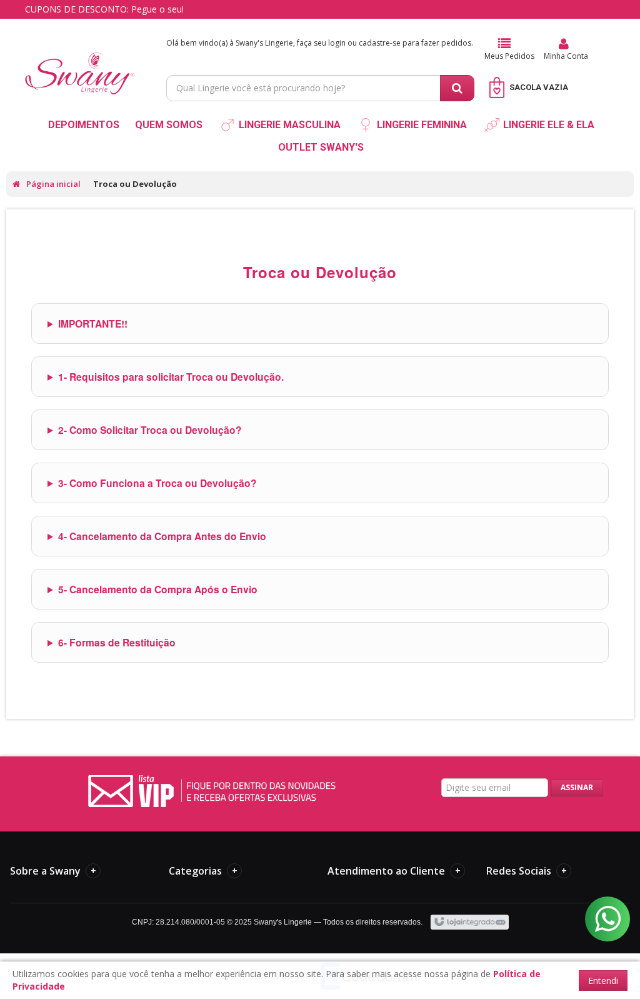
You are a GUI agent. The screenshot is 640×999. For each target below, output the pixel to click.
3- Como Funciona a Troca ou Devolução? (157, 483)
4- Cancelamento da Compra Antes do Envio (162, 536)
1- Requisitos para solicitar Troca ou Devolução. (171, 376)
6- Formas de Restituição (117, 642)
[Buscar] (457, 88)
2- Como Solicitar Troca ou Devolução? (150, 430)
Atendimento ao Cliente (394, 871)
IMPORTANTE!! (93, 323)
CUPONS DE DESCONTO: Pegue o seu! (104, 9)
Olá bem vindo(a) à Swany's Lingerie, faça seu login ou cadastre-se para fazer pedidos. (319, 43)
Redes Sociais (526, 871)
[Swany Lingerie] (79, 60)
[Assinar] (576, 788)
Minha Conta (566, 56)
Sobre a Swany (53, 871)
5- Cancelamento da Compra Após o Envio (158, 589)
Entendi (603, 980)
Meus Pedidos (509, 56)
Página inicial (53, 183)
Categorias (203, 871)
